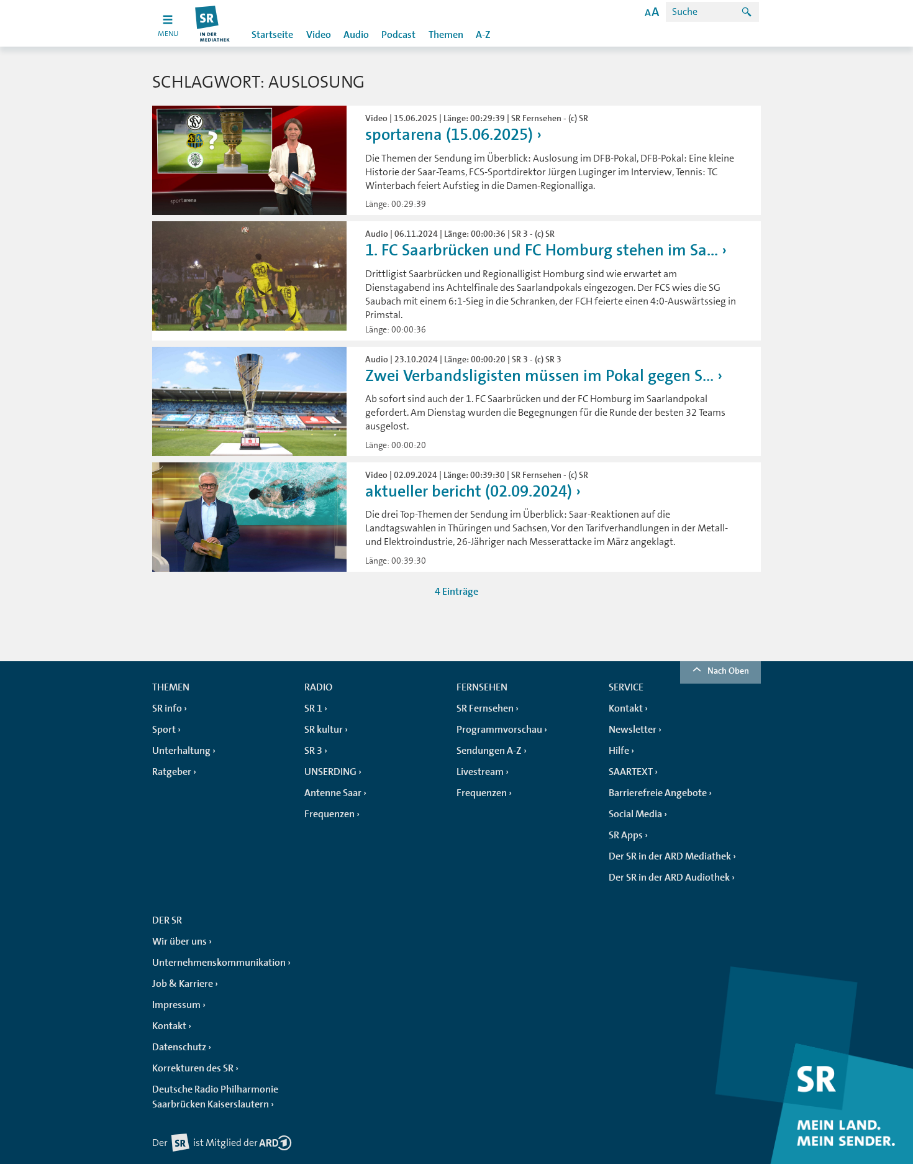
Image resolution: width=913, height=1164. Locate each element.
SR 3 (313, 751)
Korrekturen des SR (193, 1068)
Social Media (635, 814)
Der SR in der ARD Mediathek (670, 856)
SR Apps (626, 835)
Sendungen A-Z (489, 751)
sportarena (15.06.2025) (449, 134)
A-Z (483, 35)
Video (318, 35)
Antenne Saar (332, 793)
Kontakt (626, 708)
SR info (167, 708)
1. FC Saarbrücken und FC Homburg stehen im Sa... (541, 250)
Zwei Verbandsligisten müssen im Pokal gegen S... (539, 375)
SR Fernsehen (485, 708)
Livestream (480, 772)
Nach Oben (728, 670)
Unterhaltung (181, 751)
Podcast (398, 35)
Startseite (272, 35)
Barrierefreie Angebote (658, 793)
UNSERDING (330, 772)
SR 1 (313, 708)
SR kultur (323, 729)
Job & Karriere (182, 984)
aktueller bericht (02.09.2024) (468, 491)
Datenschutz (179, 1047)
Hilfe (619, 751)
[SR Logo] (212, 23)
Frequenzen (329, 814)
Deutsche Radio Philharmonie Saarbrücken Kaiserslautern (215, 1097)
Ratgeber (171, 772)
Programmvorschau (499, 729)
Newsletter (632, 729)
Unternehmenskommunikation (219, 962)
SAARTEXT (631, 772)
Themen (446, 35)
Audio (356, 35)
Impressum (176, 1005)
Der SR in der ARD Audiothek (669, 877)
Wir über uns (179, 941)
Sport (164, 729)
